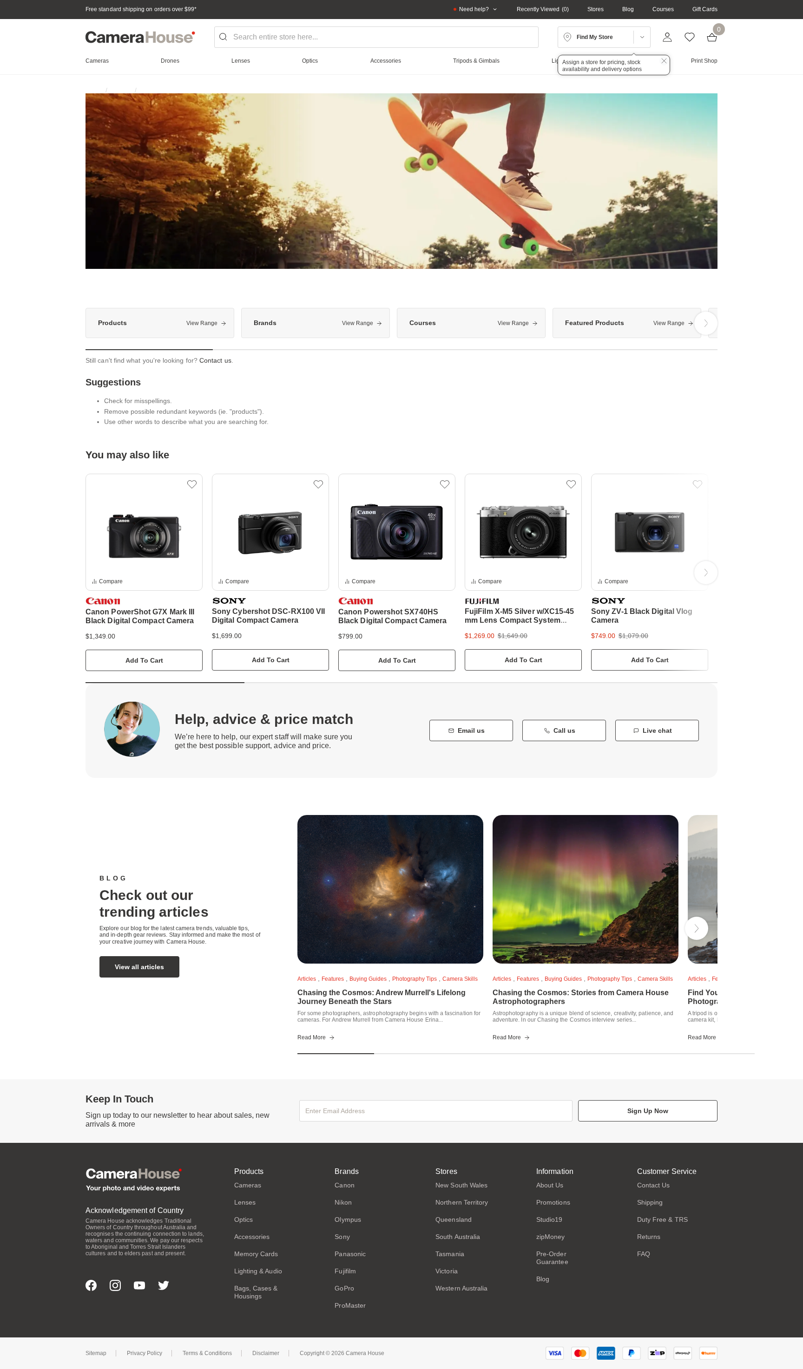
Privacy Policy (144, 1353)
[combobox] (376, 37)
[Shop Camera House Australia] (140, 37)
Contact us (215, 360)
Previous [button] (97, 323)
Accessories (252, 1236)
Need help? (474, 9)
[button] (192, 484)
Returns (649, 1236)
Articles (306, 979)
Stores (595, 9)
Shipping (650, 1202)
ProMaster (350, 1305)
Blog (628, 9)
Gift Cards (704, 9)
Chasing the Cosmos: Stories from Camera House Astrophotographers (581, 997)
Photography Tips (414, 979)
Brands (121, 90)
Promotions (553, 1202)
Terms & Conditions (207, 1353)
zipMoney (550, 1236)
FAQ (643, 1254)
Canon (344, 1185)
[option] (160, 323)
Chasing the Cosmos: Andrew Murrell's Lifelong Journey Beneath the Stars (381, 997)
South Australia (457, 1236)
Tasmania (449, 1254)
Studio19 (549, 1219)
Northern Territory (461, 1202)
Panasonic (350, 1254)
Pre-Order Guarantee (552, 1257)
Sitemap (96, 1353)
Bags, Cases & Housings (256, 1292)
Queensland (453, 1219)
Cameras (248, 1185)
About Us (550, 1185)
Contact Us (653, 1185)
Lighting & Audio (258, 1271)
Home (93, 90)
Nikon (343, 1202)
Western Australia (461, 1288)
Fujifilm (345, 1271)
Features (333, 979)
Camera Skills (460, 979)
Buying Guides (368, 979)
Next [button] (705, 323)
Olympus (348, 1219)
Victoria (446, 1271)
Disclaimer (265, 1353)
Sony (342, 1236)
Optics (243, 1219)
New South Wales (461, 1185)
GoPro (344, 1288)
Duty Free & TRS (662, 1219)
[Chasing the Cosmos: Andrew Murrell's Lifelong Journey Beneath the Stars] (390, 889)
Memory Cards (256, 1254)
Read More (311, 1037)
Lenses (245, 1202)
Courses (663, 9)
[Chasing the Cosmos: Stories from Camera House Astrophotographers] (585, 889)
